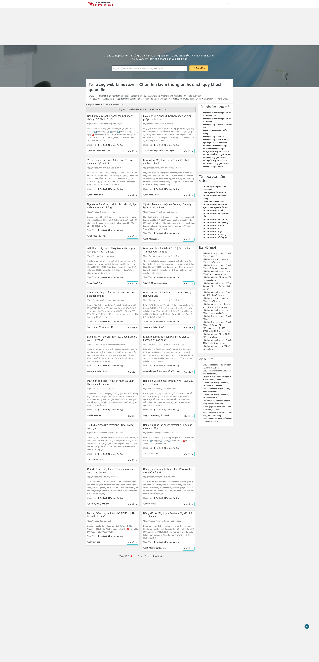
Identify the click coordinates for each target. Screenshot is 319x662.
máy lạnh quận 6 (152, 239)
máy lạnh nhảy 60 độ (98, 236)
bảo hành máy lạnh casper (99, 150)
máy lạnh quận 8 (96, 194)
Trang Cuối (157, 556)
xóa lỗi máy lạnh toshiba (155, 327)
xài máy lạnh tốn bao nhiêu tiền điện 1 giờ (162, 371)
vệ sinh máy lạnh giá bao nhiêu (157, 415)
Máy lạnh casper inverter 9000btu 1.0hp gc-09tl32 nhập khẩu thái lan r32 (217, 286)
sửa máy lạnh (150, 503)
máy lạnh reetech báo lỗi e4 (156, 548)
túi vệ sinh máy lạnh (97, 459)
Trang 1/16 (124, 556)
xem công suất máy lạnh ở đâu (101, 327)
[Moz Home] (100, 3)
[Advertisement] (159, 26)
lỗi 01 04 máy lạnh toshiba (156, 283)
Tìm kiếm (200, 68)
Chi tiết (131, 151)
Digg (121, 145)
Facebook (103, 145)
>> (149, 556)
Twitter (113, 145)
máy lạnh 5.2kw (95, 283)
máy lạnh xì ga (95, 415)
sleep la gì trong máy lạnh (99, 503)
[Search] (229, 3)
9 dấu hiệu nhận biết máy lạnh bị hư (160, 150)
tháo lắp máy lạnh (152, 453)
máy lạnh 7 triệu (152, 194)
